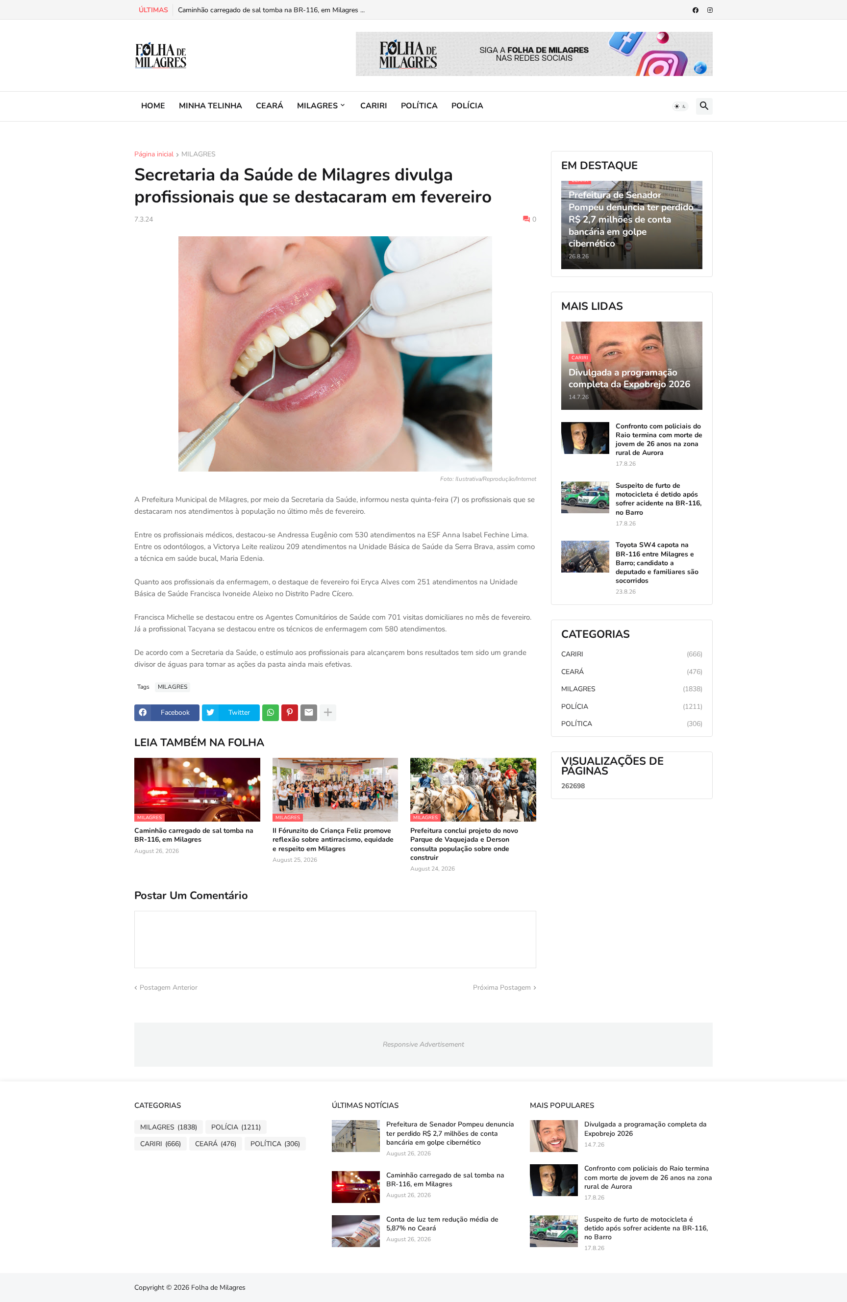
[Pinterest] (289, 712)
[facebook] (695, 10)
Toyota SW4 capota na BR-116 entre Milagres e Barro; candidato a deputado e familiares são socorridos (657, 563)
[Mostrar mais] (328, 712)
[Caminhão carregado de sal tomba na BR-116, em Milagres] (356, 1187)
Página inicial (154, 155)
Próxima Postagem (502, 987)
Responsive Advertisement (423, 1044)
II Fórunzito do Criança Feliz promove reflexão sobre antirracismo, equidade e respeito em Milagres (333, 839)
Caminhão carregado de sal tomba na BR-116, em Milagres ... (271, 10)
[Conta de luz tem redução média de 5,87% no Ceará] (356, 1231)
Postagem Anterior (169, 987)
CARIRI (373, 105)
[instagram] (710, 10)
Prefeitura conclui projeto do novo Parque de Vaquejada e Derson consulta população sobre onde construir (464, 844)
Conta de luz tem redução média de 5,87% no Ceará (442, 1224)
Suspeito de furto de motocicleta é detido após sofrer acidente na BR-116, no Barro (658, 499)
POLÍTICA (419, 105)
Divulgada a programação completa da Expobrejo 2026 (645, 1129)
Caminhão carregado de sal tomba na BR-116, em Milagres (193, 835)
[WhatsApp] (270, 712)
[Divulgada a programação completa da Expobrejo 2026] (554, 1136)
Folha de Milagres (218, 1287)
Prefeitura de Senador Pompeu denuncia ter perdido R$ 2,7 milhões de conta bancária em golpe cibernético (450, 1133)
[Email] (308, 712)
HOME (153, 105)
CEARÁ (269, 105)
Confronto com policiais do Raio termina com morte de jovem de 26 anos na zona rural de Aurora (659, 440)
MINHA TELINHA (210, 105)
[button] (680, 106)
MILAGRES (317, 105)
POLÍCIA (467, 105)
